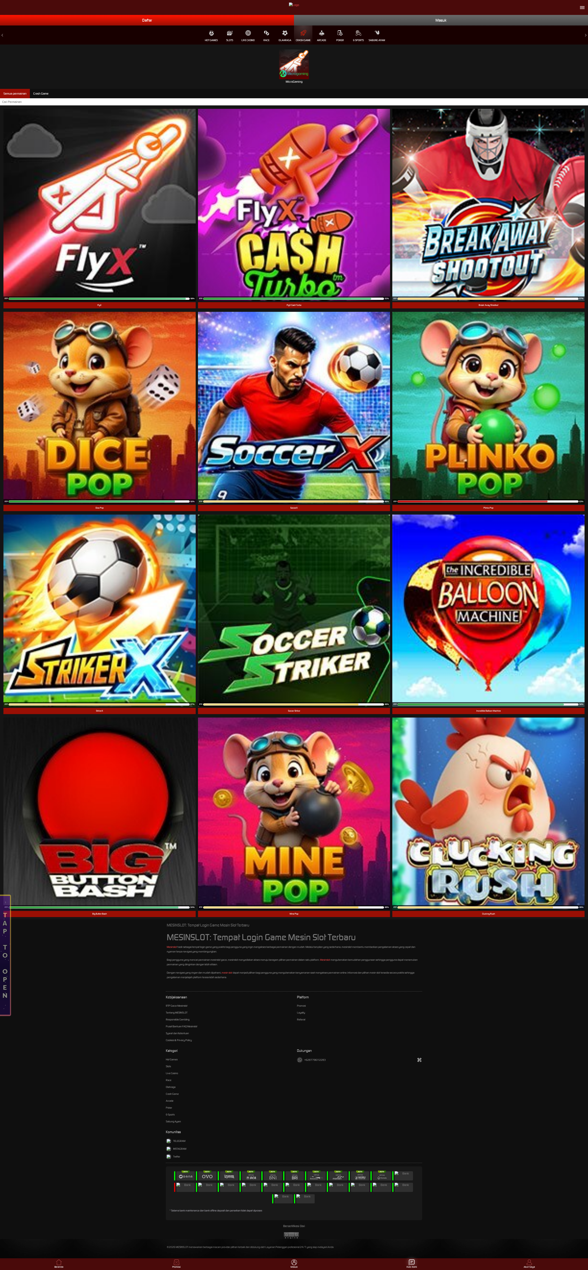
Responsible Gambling (177, 1019)
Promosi (301, 1005)
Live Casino (248, 40)
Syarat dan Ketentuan (177, 1033)
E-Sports (358, 40)
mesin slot (227, 972)
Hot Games (211, 40)
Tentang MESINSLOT (176, 1012)
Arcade (321, 40)
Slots (229, 40)
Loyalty (301, 1012)
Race (266, 40)
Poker (340, 40)
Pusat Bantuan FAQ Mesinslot (181, 1026)
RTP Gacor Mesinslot (176, 1005)
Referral (301, 1019)
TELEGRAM (179, 1141)
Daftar (147, 20)
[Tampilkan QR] (419, 1060)
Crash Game (303, 40)
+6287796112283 (315, 1060)
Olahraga (285, 40)
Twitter (176, 1156)
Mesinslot (172, 947)
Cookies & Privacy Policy (179, 1040)
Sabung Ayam (377, 40)
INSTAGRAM (179, 1148)
